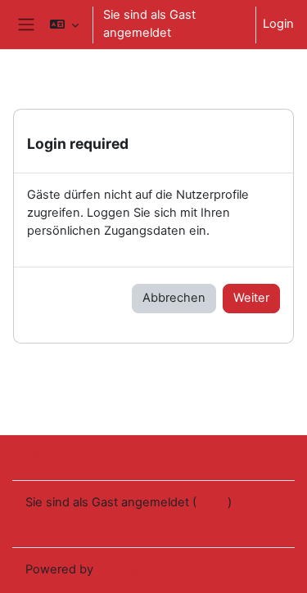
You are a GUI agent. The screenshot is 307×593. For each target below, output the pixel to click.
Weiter (251, 297)
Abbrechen (173, 297)
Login (278, 23)
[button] (64, 24)
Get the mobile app (79, 522)
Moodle (118, 569)
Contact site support (104, 456)
